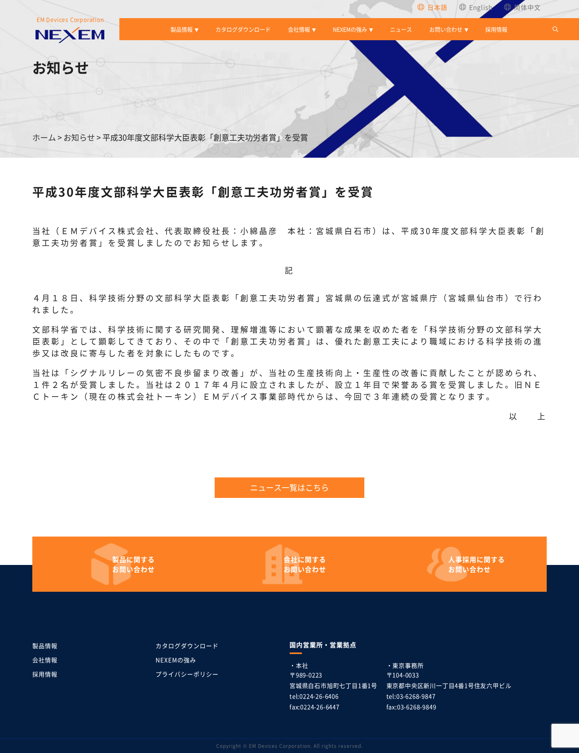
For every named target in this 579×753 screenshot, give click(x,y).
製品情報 (182, 29)
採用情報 (496, 29)
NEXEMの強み (350, 29)
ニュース (401, 29)
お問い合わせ (445, 29)
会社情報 (299, 29)
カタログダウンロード (243, 29)
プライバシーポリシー (187, 674)
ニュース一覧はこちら (289, 488)
